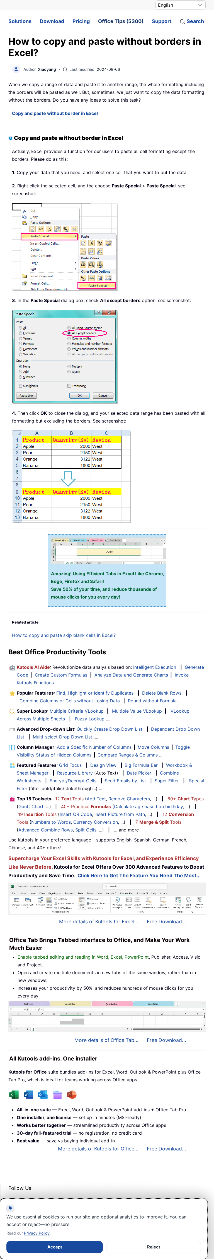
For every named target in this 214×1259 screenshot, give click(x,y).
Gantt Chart (30, 806)
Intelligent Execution (154, 667)
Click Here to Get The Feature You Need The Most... (139, 875)
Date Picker (139, 773)
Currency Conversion (95, 822)
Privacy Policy (37, 1233)
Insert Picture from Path (119, 814)
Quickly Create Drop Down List (109, 729)
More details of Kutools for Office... (98, 1149)
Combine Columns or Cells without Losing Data (70, 700)
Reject (153, 1247)
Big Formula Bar (141, 765)
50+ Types (185, 798)
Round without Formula (152, 700)
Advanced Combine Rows (45, 830)
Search (195, 21)
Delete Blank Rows (161, 693)
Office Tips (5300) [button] (121, 21)
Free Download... (166, 921)
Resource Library (75, 773)
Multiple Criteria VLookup (77, 711)
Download (52, 21)
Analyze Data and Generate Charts (131, 675)
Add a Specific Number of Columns (94, 747)
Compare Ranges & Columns (128, 755)
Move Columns (153, 747)
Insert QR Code (76, 814)
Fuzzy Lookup (89, 719)
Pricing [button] (81, 21)
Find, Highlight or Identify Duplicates (94, 693)
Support (161, 21)
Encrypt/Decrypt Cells (73, 780)
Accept (54, 1247)
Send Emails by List (125, 780)
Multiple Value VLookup (137, 711)
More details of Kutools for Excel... (98, 921)
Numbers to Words (51, 822)
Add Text (96, 798)
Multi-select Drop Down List (62, 737)
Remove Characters (129, 798)
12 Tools (69, 798)
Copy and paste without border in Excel (55, 113)
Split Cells (85, 830)
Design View (103, 765)
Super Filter (167, 780)
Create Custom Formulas (61, 675)
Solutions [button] (19, 21)
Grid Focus (70, 765)
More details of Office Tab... (106, 1040)
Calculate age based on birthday (148, 806)
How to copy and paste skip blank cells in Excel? (64, 635)
